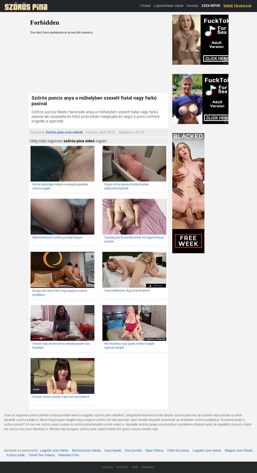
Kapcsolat (108, 467)
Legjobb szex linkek (54, 450)
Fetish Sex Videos (42, 455)
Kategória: (38, 132)
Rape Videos (154, 450)
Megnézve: (126, 132)
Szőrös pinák (15, 455)
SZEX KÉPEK (211, 6)
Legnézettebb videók (169, 6)
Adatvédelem (147, 467)
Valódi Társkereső (237, 6)
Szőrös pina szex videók (64, 132)
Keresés (192, 6)
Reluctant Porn (68, 455)
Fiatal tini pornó (178, 450)
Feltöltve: (92, 132)
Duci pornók (133, 450)
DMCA (135, 467)
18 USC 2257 (122, 467)
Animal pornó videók (86, 450)
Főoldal (145, 6)
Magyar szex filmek (238, 450)
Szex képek (112, 450)
